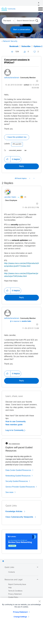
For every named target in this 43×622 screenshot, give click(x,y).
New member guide (14, 424)
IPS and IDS (17, 144)
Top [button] (3, 561)
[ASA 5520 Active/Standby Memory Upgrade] (34, 178)
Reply (21, 166)
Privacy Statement (20, 612)
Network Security (10, 41)
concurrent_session (15, 150)
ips (25, 150)
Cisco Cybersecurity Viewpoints (20, 517)
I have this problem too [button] (16, 137)
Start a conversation (21, 30)
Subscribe (26, 46)
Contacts (11, 572)
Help (10, 587)
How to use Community (16, 421)
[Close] (39, 601)
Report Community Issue (17, 584)
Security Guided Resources (17, 481)
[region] (21, 610)
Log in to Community (15, 430)
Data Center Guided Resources (18, 470)
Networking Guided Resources (18, 476)
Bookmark (14, 46)
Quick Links (9, 567)
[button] (7, 159)
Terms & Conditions (15, 591)
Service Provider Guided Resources (20, 487)
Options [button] (37, 46)
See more (9, 492)
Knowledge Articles (14, 511)
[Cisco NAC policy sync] (30, 178)
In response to (21, 321)
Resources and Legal (13, 580)
